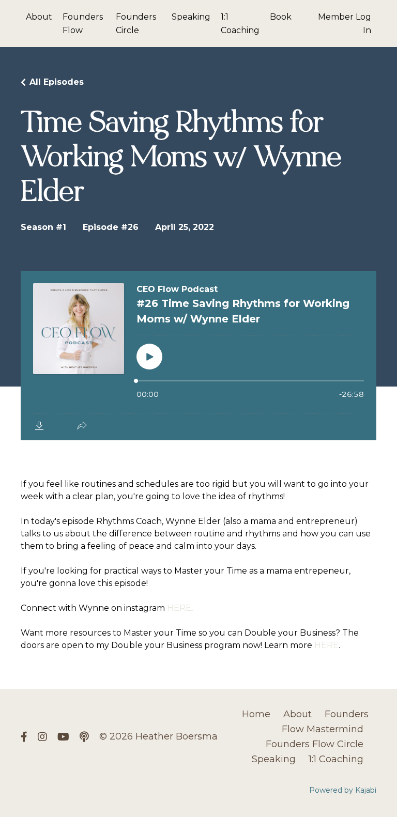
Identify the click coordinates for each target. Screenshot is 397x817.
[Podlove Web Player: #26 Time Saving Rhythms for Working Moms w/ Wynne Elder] (198, 355)
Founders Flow (83, 23)
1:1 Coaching (240, 23)
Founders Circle (136, 23)
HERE (179, 608)
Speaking (191, 17)
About (39, 17)
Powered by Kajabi (342, 790)
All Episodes (56, 82)
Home (256, 714)
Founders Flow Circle (314, 744)
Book (281, 17)
